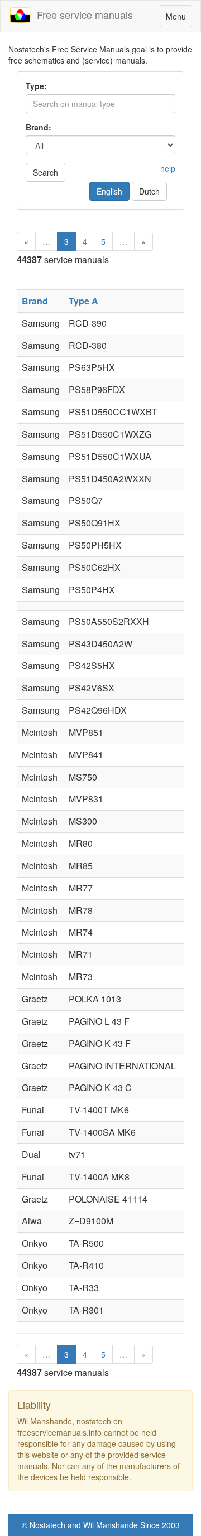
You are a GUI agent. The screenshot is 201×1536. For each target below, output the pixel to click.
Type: (36, 85)
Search (45, 172)
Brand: (38, 127)
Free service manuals (82, 14)
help (167, 168)
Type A (83, 300)
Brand (35, 300)
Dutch (149, 191)
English (109, 191)
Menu (178, 18)
